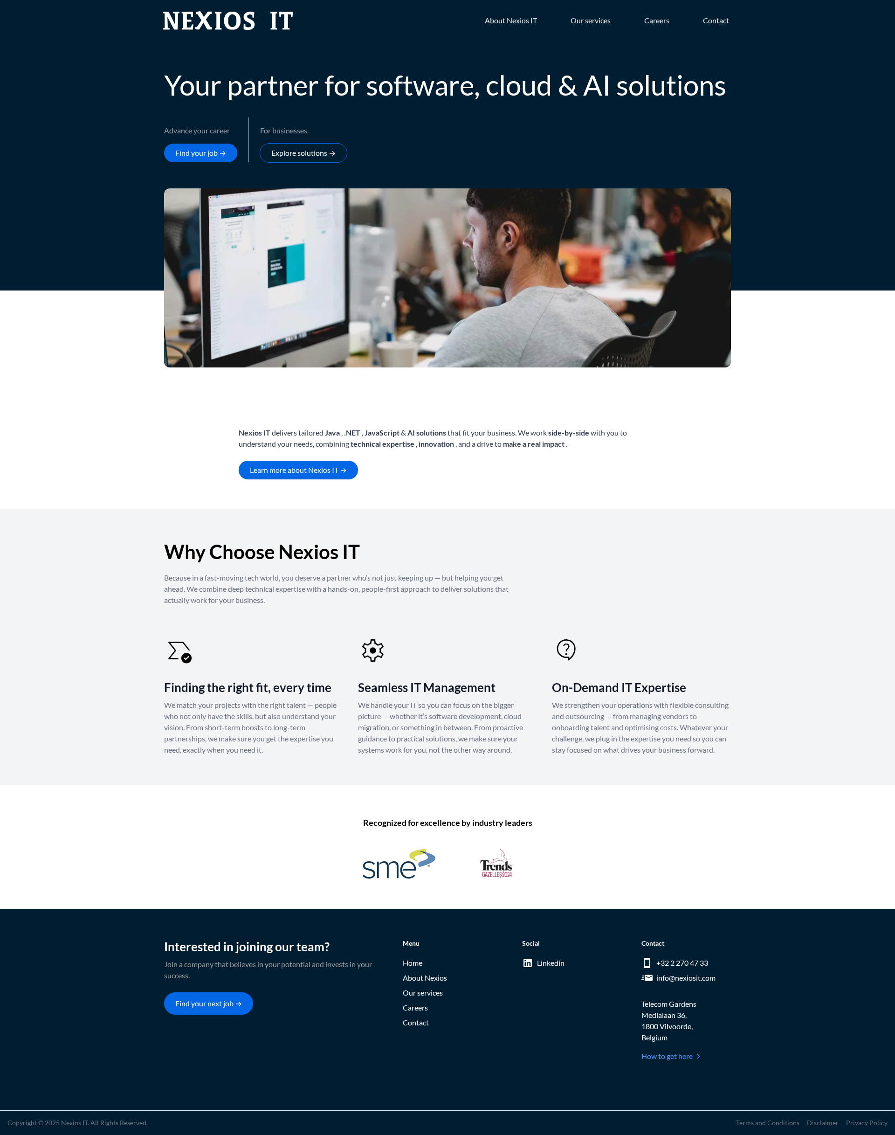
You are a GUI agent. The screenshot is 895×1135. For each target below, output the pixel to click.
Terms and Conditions (767, 1123)
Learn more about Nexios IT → (298, 469)
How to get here (667, 1056)
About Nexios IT (511, 20)
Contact (716, 20)
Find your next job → (208, 1003)
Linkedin (551, 962)
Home (412, 962)
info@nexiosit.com (686, 977)
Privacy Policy (867, 1123)
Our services (591, 20)
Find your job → (200, 152)
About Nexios (425, 977)
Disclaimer (823, 1123)
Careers (656, 20)
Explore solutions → (303, 152)
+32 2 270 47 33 (682, 962)
